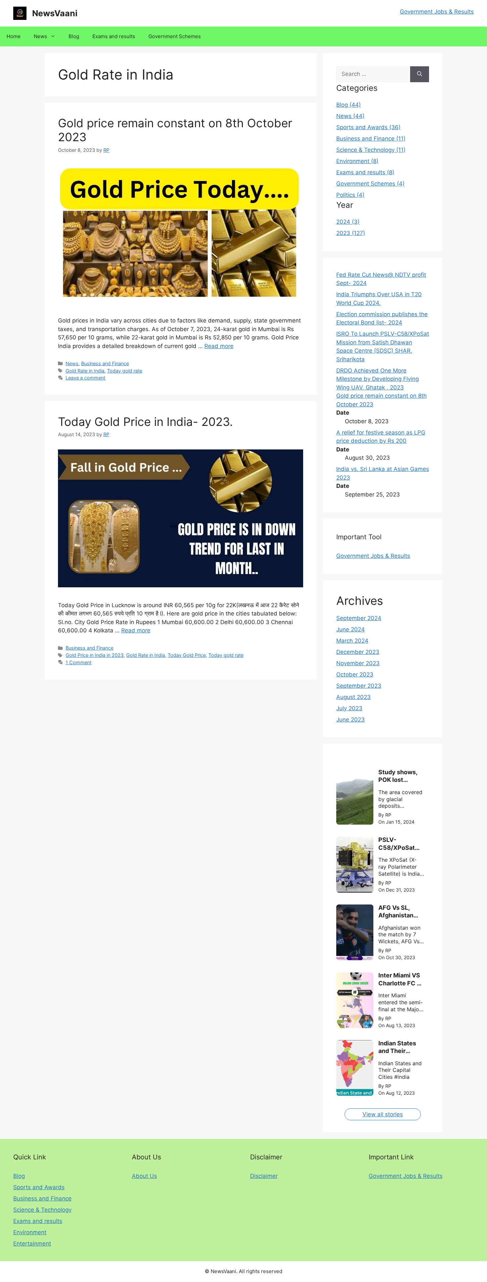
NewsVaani (55, 13)
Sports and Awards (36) (368, 127)
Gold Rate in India (85, 371)
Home (14, 36)
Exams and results (113, 36)
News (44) (350, 116)
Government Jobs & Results (437, 11)
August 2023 (353, 697)
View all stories (382, 1114)
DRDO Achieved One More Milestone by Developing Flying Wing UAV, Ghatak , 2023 (377, 379)
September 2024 (358, 618)
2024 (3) (347, 221)
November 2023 (358, 663)
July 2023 (349, 708)
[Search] (419, 74)
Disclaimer (264, 1176)
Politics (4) (350, 195)
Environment (29, 1232)
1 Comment (78, 662)
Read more (219, 346)
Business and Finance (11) (371, 138)
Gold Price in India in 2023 (95, 655)
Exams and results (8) (365, 172)
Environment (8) (357, 161)
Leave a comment (85, 377)
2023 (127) (350, 233)
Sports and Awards (39, 1187)
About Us (144, 1176)
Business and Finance (105, 363)
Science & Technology (42, 1209)
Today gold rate (124, 371)
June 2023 (350, 719)
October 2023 (354, 674)
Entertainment (32, 1243)
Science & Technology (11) (371, 149)
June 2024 (350, 629)
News (40, 36)
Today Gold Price (187, 655)
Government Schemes (174, 36)
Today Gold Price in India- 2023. (145, 422)
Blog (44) (348, 104)
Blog (74, 36)
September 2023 (358, 685)
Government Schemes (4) (370, 183)
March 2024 (352, 640)
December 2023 (357, 652)
